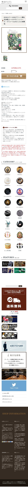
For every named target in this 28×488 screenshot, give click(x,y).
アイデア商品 (7, 239)
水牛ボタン (19, 174)
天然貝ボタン (7, 185)
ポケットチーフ (20, 228)
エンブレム (19, 239)
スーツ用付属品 (7, 250)
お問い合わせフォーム (7, 398)
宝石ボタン (7, 207)
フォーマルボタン (7, 196)
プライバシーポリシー (7, 401)
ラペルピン (7, 228)
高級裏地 (7, 217)
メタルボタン (7, 174)
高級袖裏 (20, 217)
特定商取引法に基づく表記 (8, 396)
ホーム (3, 13)
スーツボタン (20, 185)
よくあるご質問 (5, 393)
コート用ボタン (20, 207)
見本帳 (19, 250)
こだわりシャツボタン (20, 196)
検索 (20, 8)
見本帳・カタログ (9, 13)
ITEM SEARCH (15, 5)
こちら (4, 146)
